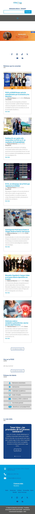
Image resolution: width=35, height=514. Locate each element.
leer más (7, 111)
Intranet (23, 8)
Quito (6, 490)
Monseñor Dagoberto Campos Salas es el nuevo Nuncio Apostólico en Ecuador (17, 277)
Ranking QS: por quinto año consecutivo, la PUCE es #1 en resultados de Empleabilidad (15, 140)
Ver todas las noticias (17, 349)
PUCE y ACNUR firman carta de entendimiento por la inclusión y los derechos (17, 94)
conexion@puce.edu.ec (14, 478)
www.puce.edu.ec (14, 8)
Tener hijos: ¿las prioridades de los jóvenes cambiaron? (17, 429)
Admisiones (15, 387)
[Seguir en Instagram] (17, 54)
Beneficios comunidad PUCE (21, 407)
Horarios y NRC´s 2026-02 (20, 399)
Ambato (19, 490)
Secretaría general (17, 403)
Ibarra (31, 490)
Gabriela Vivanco (11, 98)
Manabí (15, 492)
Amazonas (13, 490)
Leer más (17, 450)
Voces (27, 280)
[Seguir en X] (27, 54)
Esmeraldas (26, 490)
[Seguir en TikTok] (22, 54)
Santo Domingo (22, 492)
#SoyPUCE (8, 145)
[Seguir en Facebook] (12, 54)
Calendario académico (18, 391)
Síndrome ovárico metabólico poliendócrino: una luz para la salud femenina (16, 323)
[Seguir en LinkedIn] (22, 58)
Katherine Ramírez (12, 143)
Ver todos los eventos (17, 371)
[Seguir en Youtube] (17, 58)
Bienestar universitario (18, 383)
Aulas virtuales (16, 395)
